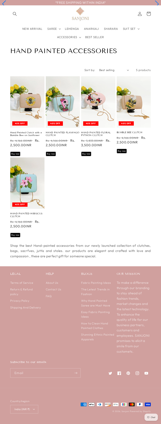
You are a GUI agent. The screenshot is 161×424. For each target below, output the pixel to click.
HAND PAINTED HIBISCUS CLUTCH (26, 215)
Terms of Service (21, 283)
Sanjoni (125, 411)
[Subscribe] (75, 373)
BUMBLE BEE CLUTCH (129, 132)
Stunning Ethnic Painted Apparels (97, 337)
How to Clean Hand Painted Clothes (94, 326)
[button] (4, 3)
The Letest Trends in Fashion (95, 292)
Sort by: (89, 70)
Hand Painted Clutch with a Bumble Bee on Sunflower (26, 134)
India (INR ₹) (22, 409)
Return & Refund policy (21, 292)
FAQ (49, 296)
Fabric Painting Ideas (96, 283)
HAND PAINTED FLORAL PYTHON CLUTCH (96, 134)
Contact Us (53, 289)
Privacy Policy (19, 301)
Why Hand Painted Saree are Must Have (95, 303)
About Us (52, 283)
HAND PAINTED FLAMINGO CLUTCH (62, 134)
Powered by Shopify (140, 411)
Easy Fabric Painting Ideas (95, 314)
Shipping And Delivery (25, 307)
